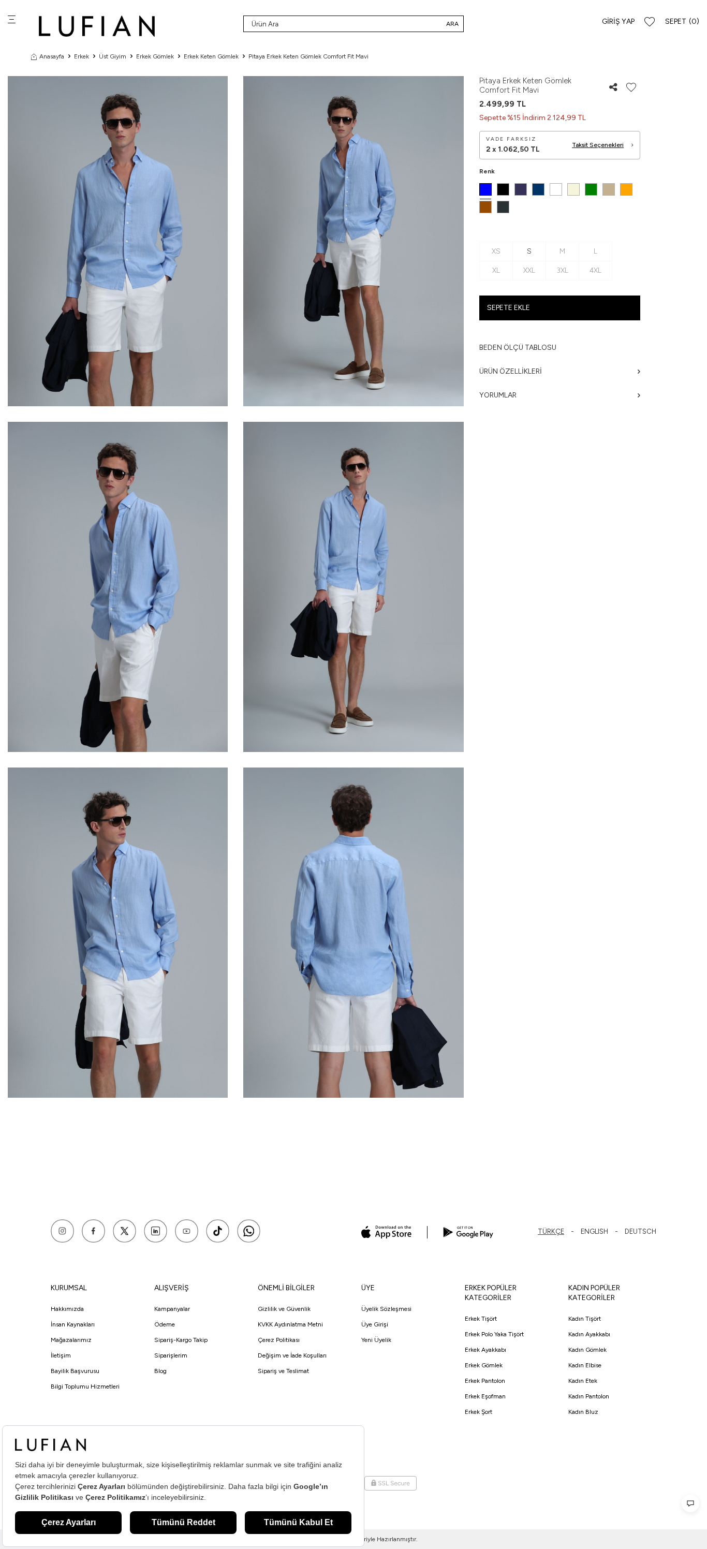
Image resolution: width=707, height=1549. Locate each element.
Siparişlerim (170, 1355)
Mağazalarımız (71, 1340)
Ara (452, 23)
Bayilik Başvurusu (75, 1371)
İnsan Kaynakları (73, 1324)
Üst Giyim (112, 56)
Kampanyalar (172, 1308)
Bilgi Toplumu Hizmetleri (85, 1386)
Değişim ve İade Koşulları (292, 1355)
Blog (160, 1371)
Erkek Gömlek (155, 56)
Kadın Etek (582, 1380)
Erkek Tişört (481, 1318)
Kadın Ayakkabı (589, 1334)
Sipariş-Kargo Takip (181, 1340)
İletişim (61, 1355)
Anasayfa (51, 56)
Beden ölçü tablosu (517, 347)
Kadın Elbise (584, 1365)
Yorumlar (498, 395)
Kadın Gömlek (587, 1349)
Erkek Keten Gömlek (211, 56)
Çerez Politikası (279, 1340)
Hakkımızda (67, 1308)
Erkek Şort (478, 1411)
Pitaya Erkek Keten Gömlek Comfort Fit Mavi (308, 56)
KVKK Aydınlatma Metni (290, 1324)
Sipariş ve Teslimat (283, 1371)
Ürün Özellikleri (510, 371)
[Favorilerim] (649, 22)
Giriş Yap (618, 21)
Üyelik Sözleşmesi (386, 1308)
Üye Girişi (374, 1324)
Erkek (81, 56)
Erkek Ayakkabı (485, 1349)
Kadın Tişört (584, 1318)
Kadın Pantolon (588, 1396)
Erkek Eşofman (485, 1396)
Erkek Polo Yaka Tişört (494, 1334)
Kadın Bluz (583, 1411)
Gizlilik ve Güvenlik (284, 1308)
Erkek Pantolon (485, 1380)
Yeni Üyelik (376, 1340)
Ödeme (164, 1324)
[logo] (97, 26)
